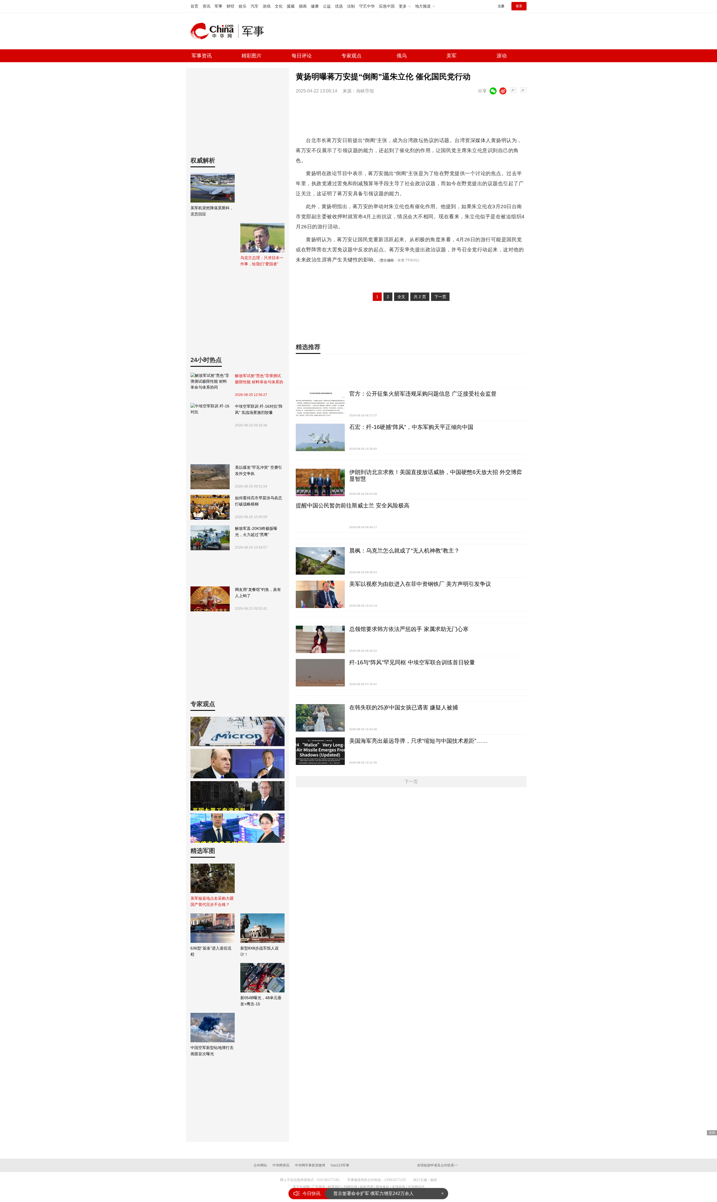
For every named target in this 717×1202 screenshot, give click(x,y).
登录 (519, 6)
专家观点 (351, 56)
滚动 (502, 56)
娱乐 (242, 6)
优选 (339, 6)
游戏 (267, 6)
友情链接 (398, 1187)
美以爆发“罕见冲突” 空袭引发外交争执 (258, 470)
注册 (501, 6)
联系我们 (334, 1187)
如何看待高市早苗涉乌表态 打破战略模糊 (258, 501)
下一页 (440, 296)
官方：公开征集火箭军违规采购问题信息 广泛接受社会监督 (423, 394)
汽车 (255, 6)
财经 (230, 6)
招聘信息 (350, 1187)
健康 (315, 6)
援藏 (291, 6)
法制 (351, 6)
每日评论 (302, 56)
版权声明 (366, 1187)
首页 (194, 6)
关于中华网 (301, 1187)
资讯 (206, 6)
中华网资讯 (281, 1165)
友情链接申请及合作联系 (437, 1165)
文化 (279, 6)
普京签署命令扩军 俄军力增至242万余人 (373, 1193)
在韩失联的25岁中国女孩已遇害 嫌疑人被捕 (403, 707)
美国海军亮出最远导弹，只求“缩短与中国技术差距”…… (418, 741)
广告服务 (318, 1187)
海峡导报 (365, 91)
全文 (401, 296)
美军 (451, 56)
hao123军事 (340, 1165)
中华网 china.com (214, 31)
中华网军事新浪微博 (310, 1165)
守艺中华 (367, 6)
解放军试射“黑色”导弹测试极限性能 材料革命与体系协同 (259, 379)
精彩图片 (251, 56)
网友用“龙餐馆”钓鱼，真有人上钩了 (258, 592)
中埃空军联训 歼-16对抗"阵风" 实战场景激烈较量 (259, 409)
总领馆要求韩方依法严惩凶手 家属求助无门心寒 (409, 629)
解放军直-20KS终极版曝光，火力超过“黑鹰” (256, 531)
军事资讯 (202, 56)
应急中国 (387, 6)
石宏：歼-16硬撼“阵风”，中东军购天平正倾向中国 (411, 427)
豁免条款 (382, 1187)
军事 (218, 6)
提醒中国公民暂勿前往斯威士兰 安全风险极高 (352, 505)
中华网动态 (416, 1187)
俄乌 (402, 56)
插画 (303, 6)
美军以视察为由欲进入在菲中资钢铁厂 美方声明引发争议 (420, 584)
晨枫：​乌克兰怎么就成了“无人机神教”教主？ (404, 550)
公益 (327, 6)
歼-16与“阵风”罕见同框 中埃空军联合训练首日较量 (412, 662)
